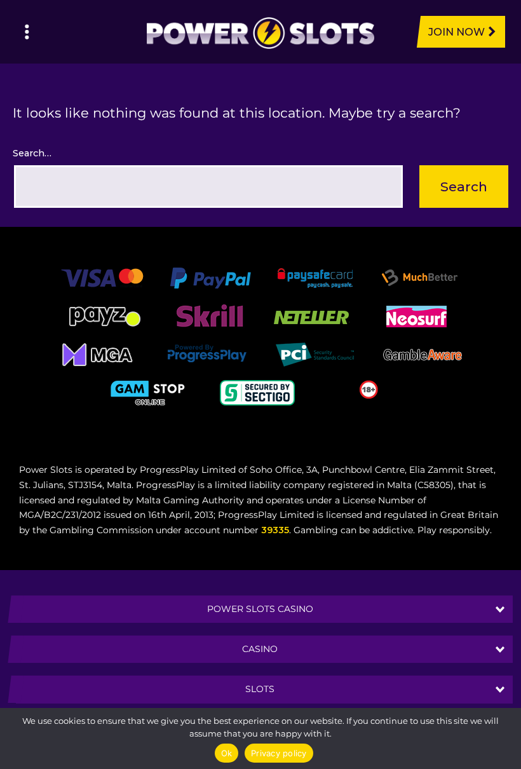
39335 (275, 530)
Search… (32, 153)
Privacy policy (279, 753)
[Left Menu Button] (27, 32)
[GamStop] (149, 392)
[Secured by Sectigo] (257, 392)
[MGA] (98, 354)
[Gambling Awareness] (422, 354)
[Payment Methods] (102, 277)
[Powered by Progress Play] (206, 354)
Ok (227, 753)
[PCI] (314, 354)
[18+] (369, 389)
